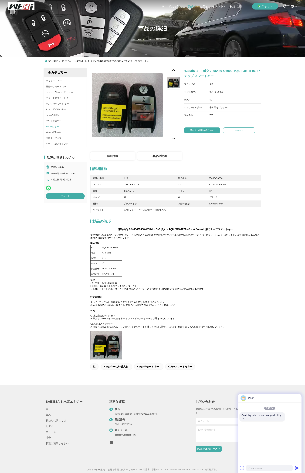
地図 (109, 469)
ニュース (51, 432)
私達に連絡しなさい (237, 6)
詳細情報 (112, 156)
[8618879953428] (111, 443)
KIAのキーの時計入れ (116, 366)
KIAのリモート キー (148, 366)
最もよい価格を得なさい (202, 130)
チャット (267, 6)
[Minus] (297, 398)
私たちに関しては (176, 6)
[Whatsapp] (48, 188)
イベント (217, 6)
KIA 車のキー (67, 61)
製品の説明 (159, 156)
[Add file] (242, 467)
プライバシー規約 (96, 469)
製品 (190, 6)
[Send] (297, 467)
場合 (48, 437)
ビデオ (204, 6)
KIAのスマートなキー (180, 366)
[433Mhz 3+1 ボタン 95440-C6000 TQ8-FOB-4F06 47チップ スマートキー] (127, 105)
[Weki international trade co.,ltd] (21, 6)
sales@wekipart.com (63, 173)
